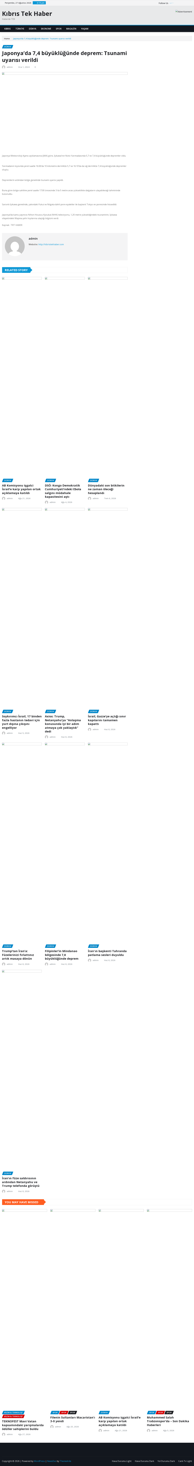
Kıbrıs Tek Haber (27, 13)
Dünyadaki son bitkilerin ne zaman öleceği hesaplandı (106, 489)
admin (10, 67)
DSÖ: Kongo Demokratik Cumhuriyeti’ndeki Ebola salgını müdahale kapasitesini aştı (63, 491)
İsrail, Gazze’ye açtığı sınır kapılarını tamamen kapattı (107, 720)
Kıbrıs (7, 28)
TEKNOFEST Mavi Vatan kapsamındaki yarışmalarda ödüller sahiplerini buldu (23, 1425)
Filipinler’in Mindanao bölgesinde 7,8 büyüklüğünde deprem (61, 954)
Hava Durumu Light (121, 1461)
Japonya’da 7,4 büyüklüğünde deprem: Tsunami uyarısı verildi (42, 38)
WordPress (39, 1461)
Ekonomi (46, 28)
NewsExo (51, 1461)
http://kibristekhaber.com (51, 244)
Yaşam (84, 28)
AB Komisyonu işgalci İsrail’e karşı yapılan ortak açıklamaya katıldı (21, 489)
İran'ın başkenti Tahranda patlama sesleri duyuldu (107, 953)
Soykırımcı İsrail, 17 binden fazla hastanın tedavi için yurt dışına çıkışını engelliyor (22, 722)
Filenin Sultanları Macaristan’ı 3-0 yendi (72, 1419)
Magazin (71, 28)
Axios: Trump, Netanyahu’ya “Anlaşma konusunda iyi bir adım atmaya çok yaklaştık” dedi (63, 723)
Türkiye (19, 28)
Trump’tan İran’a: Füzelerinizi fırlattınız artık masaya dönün (18, 954)
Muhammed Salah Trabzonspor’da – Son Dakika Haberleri (168, 1421)
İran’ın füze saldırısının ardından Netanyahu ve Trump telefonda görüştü (20, 1182)
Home (7, 38)
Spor (58, 28)
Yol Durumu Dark (166, 1461)
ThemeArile (65, 1461)
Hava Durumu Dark (144, 1461)
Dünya (32, 28)
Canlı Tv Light (185, 1461)
